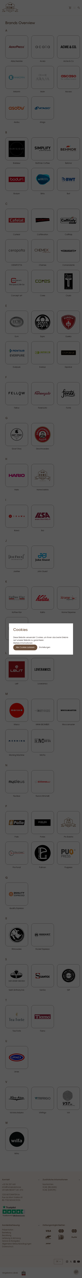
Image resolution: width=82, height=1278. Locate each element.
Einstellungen (44, 647)
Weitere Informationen (23, 643)
